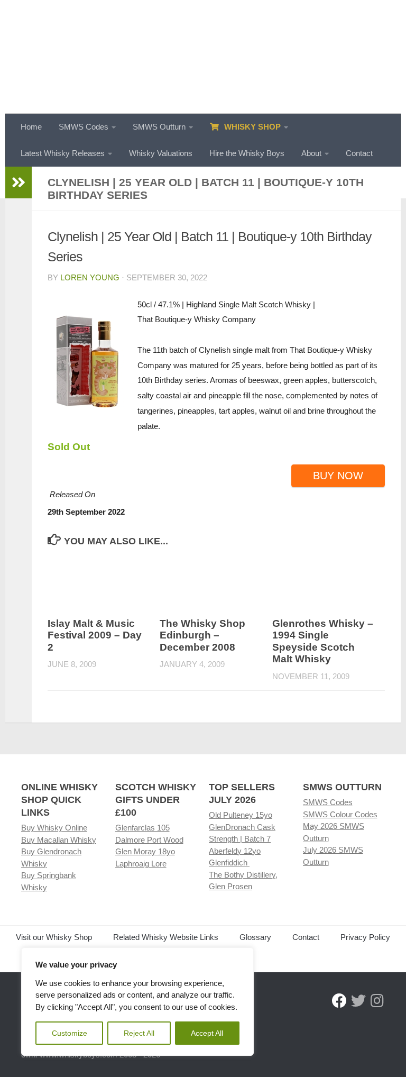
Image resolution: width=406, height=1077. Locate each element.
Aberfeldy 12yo (235, 850)
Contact (359, 153)
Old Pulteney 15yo (240, 814)
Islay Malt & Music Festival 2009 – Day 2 (95, 635)
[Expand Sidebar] (18, 182)
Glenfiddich (229, 862)
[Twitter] (358, 1000)
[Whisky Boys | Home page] (203, 57)
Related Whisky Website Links (165, 937)
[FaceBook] (339, 1000)
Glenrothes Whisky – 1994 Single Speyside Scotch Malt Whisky (322, 641)
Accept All (207, 1033)
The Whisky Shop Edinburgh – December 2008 (202, 635)
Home (31, 126)
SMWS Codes (83, 126)
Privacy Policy (365, 937)
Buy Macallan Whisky (58, 839)
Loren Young (89, 277)
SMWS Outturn (159, 126)
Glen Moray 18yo (145, 851)
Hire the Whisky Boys (246, 153)
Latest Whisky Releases (63, 153)
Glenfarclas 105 (142, 827)
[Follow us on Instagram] (377, 1000)
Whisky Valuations (160, 153)
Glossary (255, 937)
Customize (69, 1033)
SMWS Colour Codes (340, 814)
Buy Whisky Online (54, 827)
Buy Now (338, 475)
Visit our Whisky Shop (54, 937)
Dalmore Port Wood (149, 839)
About (311, 153)
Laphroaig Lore (141, 863)
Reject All (139, 1033)
